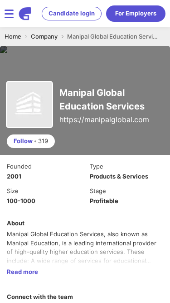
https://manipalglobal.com (104, 119)
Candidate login (72, 13)
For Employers (135, 13)
